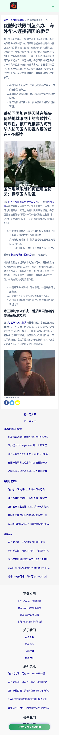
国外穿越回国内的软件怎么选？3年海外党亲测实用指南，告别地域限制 (29, 559)
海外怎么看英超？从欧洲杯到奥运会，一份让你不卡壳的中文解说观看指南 (29, 489)
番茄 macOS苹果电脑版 (29, 608)
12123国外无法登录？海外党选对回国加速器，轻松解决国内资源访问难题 (29, 524)
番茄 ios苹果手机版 (29, 615)
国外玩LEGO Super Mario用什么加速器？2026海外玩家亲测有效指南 (29, 445)
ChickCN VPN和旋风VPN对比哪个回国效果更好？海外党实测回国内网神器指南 (29, 568)
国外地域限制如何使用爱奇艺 (23, 202)
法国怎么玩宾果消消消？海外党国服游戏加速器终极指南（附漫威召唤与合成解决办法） (29, 471)
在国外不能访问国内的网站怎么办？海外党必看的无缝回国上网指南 (29, 515)
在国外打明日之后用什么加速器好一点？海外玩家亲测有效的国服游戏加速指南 (29, 462)
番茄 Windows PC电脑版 (29, 601)
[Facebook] (6, 402)
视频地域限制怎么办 (21, 254)
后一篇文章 (30, 421)
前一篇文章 (30, 414)
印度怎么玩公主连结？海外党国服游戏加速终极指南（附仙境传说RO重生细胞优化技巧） (29, 437)
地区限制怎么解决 (17, 322)
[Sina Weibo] (17, 402)
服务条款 (29, 637)
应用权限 (29, 651)
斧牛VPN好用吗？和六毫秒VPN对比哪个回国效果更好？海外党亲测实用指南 (29, 576)
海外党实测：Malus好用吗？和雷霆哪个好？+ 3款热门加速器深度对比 (29, 551)
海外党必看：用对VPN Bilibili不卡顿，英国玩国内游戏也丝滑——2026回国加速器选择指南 (29, 542)
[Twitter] (11, 402)
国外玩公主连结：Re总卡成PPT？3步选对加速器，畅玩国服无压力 (29, 454)
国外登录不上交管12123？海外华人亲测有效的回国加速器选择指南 (29, 506)
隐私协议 (29, 644)
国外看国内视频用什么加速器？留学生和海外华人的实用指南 (29, 498)
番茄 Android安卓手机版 (29, 622)
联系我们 (29, 658)
